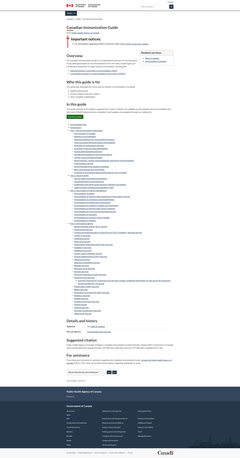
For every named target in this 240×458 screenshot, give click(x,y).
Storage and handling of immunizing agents (93, 154)
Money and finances (109, 445)
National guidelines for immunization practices (94, 139)
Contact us (70, 397)
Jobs (68, 418)
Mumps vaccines (81, 271)
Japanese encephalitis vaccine (87, 262)
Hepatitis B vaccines (82, 250)
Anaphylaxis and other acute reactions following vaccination (100, 184)
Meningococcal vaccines (84, 268)
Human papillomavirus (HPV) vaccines (90, 256)
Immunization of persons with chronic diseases (94, 208)
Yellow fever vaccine (83, 313)
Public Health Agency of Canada (85, 33)
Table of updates (152, 58)
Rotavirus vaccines (82, 295)
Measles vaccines (81, 265)
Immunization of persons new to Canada (91, 217)
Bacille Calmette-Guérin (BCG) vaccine (90, 226)
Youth (140, 432)
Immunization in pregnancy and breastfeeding (94, 199)
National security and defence (112, 423)
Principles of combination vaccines (89, 145)
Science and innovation (146, 418)
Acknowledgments (78, 124)
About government (144, 411)
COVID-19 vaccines (82, 235)
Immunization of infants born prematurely (92, 202)
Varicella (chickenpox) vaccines (87, 310)
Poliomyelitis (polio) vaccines (86, 286)
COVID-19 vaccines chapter (136, 44)
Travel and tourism (73, 427)
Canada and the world (110, 441)
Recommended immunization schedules (91, 166)
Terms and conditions (117, 453)
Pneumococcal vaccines (84, 277)
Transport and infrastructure (112, 436)
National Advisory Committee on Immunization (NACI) (93, 70)
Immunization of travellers (85, 214)
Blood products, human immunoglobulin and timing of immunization (104, 160)
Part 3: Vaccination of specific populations (88, 190)
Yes (109, 372)
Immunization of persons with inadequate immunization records (102, 196)
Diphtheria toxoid (81, 238)
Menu (70, 13)
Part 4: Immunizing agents (81, 223)
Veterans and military (145, 427)
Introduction (75, 127)
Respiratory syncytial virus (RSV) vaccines (92, 292)
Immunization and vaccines (99, 331)
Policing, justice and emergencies (114, 432)
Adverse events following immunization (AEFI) (94, 187)
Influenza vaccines (82, 259)
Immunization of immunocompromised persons (95, 211)
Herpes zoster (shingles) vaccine (88, 253)
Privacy (130, 453)
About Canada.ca (101, 453)
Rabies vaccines (81, 289)
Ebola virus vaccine (82, 241)
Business (70, 432)
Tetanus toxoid (80, 304)
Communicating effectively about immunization (94, 142)
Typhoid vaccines (81, 307)
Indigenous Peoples (145, 423)
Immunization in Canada (84, 133)
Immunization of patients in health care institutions (96, 205)
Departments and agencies (111, 411)
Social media (71, 453)
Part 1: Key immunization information (86, 130)
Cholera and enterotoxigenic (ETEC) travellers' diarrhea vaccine (108, 232)
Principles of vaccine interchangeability (91, 148)
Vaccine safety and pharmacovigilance (90, 178)
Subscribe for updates (75, 117)
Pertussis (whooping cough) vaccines (90, 274)
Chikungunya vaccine (83, 229)
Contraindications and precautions (89, 181)
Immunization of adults (84, 193)
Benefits (69, 436)
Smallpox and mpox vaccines (86, 301)
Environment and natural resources (115, 418)
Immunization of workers (85, 220)
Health (78, 19)
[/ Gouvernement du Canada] (83, 6)
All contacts (71, 411)
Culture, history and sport (111, 427)
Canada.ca (70, 19)
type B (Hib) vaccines (93, 244)
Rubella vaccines (81, 298)
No (115, 372)
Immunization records (83, 163)
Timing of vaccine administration (88, 157)
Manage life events (144, 436)
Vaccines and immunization (93, 19)
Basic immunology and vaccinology (89, 169)
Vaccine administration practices (88, 151)
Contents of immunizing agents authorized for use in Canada (100, 172)
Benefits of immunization (85, 136)
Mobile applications (85, 453)
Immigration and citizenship (77, 423)
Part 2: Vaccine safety (79, 175)
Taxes (68, 445)
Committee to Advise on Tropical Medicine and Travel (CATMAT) (97, 73)
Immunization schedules (155, 61)
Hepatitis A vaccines (82, 247)
